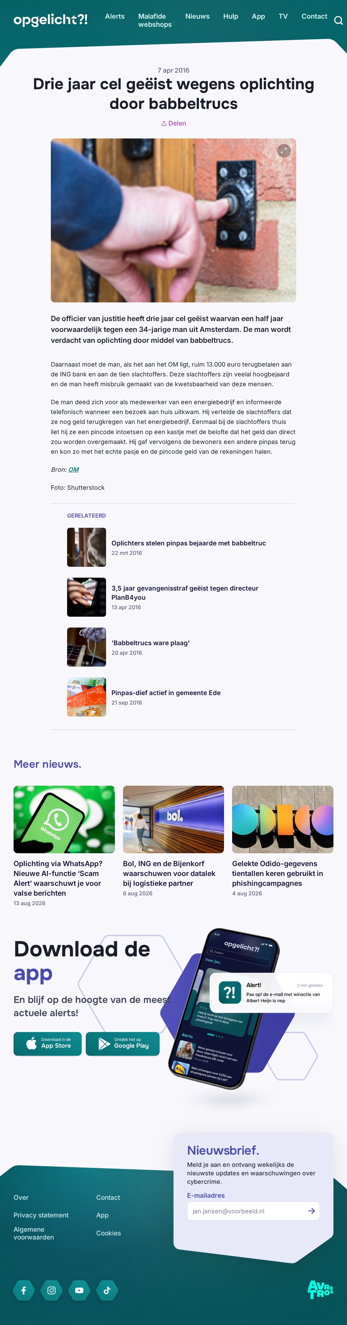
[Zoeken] (338, 20)
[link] (50, 20)
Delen (177, 123)
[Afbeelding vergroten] (284, 150)
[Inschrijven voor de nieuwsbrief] (311, 1211)
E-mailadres (206, 1195)
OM (73, 469)
